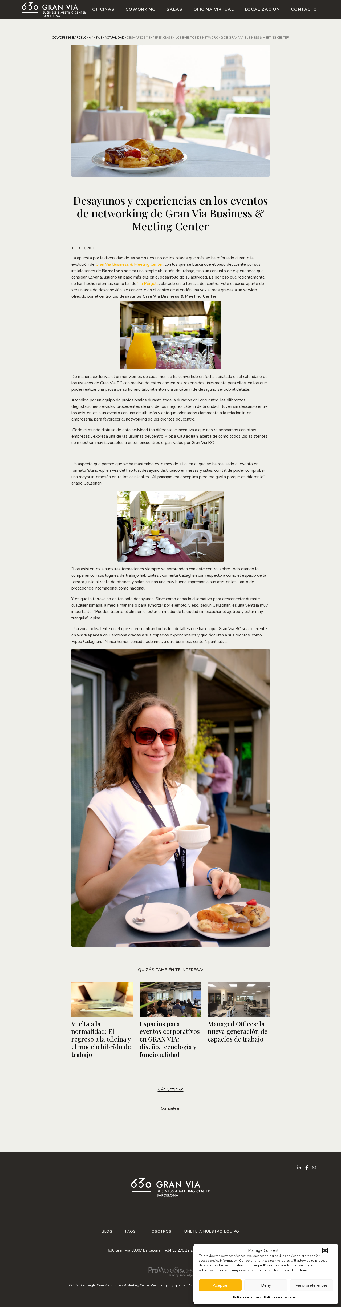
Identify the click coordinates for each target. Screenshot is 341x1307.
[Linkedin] (299, 1167)
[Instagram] (314, 1167)
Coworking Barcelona (71, 38)
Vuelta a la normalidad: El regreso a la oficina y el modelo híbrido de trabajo (101, 1039)
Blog (107, 1231)
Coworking (140, 9)
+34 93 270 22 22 (180, 1250)
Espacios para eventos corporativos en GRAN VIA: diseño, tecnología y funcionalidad (170, 1039)
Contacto (304, 9)
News (97, 38)
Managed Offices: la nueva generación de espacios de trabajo (237, 1031)
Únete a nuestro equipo (211, 1231)
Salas (174, 9)
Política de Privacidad (280, 1297)
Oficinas (103, 9)
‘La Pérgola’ (148, 284)
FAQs (130, 1231)
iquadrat (180, 1285)
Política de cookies (247, 1297)
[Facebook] (306, 1167)
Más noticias (171, 1089)
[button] (325, 1250)
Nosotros (160, 1231)
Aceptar (220, 1285)
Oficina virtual (213, 9)
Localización (262, 9)
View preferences (311, 1285)
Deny (266, 1285)
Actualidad (114, 38)
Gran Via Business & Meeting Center (129, 264)
